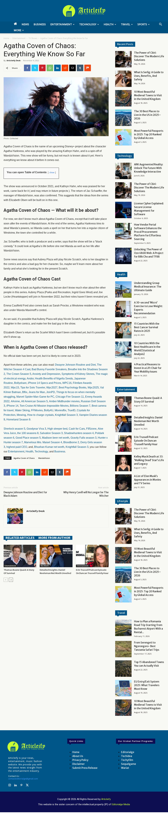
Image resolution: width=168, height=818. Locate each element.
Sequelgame (128, 764)
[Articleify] (26, 746)
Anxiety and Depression (46, 374)
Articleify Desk (14, 60)
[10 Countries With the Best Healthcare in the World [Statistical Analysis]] (123, 350)
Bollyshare (20, 383)
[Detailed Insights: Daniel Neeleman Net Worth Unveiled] (56, 556)
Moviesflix (60, 410)
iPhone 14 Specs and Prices (44, 383)
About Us (77, 756)
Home (6, 38)
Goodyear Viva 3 (36, 428)
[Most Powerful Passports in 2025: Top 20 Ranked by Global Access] (123, 137)
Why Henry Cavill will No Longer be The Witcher (86, 494)
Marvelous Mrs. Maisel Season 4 (43, 442)
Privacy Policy (80, 760)
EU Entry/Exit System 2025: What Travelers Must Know (146, 685)
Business (40, 24)
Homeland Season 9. (18, 419)
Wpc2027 (51, 387)
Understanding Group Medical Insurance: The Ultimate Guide (147, 286)
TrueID (71, 410)
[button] (160, 24)
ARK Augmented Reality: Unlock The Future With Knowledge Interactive (148, 168)
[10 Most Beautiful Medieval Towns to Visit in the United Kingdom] (123, 98)
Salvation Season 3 (51, 433)
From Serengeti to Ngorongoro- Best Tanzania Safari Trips (146, 646)
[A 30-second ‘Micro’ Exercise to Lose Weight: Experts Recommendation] (123, 309)
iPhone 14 (12, 405)
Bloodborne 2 (71, 442)
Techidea (126, 756)
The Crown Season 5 (18, 374)
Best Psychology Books (72, 387)
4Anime (15, 401)
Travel (125, 24)
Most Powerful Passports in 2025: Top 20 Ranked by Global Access (148, 134)
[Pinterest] (42, 68)
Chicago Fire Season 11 (70, 396)
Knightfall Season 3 (66, 415)
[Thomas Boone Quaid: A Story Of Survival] (20, 556)
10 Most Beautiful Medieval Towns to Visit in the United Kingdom (148, 95)
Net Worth (45, 566)
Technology (87, 24)
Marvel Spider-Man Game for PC (35, 396)
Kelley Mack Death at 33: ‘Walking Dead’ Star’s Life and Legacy (149, 460)
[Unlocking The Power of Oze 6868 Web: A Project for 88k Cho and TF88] (123, 256)
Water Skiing (22, 410)
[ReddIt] (65, 68)
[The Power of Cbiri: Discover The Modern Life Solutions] (123, 59)
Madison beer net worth (55, 437)
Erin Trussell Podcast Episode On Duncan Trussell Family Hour (146, 440)
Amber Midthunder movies (64, 401)
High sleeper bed (57, 428)
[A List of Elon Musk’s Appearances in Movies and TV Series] (123, 482)
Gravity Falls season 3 (83, 437)
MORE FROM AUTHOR (54, 538)
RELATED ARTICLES (20, 538)
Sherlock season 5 (14, 428)
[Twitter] (35, 68)
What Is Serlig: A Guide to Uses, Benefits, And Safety (148, 76)
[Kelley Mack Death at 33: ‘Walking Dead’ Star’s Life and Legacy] (123, 463)
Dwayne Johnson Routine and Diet (75, 364)
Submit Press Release (84, 767)
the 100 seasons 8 (28, 433)
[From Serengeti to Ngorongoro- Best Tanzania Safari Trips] (123, 649)
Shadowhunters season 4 (79, 433)
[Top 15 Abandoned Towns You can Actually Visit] (123, 668)
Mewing (21, 415)
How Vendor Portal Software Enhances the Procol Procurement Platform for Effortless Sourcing (148, 232)
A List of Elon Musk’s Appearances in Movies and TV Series (147, 480)
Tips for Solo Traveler (32, 387)
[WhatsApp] (50, 68)
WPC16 (67, 383)
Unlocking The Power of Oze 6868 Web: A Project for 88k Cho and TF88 (148, 253)
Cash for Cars (77, 428)
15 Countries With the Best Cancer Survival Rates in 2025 (146, 327)
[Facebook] (27, 68)
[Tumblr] (80, 68)
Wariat (125, 767)
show (51, 172)
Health (109, 24)
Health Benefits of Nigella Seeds (54, 378)
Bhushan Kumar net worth (49, 446)
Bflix (24, 392)
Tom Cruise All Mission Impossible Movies (44, 405)
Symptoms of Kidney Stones (78, 374)
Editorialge (127, 752)
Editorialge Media (121, 804)
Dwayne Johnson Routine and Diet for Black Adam (25, 494)
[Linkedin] (57, 68)
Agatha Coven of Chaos (24, 458)
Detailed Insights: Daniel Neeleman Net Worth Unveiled (148, 421)
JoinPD (50, 392)
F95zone (91, 428)
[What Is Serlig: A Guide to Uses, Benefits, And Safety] (123, 79)
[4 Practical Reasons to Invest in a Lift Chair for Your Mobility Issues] (123, 371)
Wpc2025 (93, 387)
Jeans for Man (37, 392)
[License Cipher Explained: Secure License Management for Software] (123, 210)
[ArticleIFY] (84, 11)
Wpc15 (15, 387)
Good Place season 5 (28, 437)
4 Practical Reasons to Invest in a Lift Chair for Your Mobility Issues (147, 368)
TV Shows (33, 38)
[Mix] (87, 68)
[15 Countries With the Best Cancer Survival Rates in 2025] (123, 330)
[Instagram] (9, 785)
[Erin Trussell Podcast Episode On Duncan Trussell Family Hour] (92, 556)
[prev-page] (6, 580)
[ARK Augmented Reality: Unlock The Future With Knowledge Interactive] (123, 171)
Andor (30, 378)
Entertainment (61, 24)
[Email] (72, 68)
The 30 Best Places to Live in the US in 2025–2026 (147, 115)
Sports (142, 24)
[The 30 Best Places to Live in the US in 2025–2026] (123, 118)
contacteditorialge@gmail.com (23, 778)
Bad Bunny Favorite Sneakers (49, 369)
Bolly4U (48, 410)
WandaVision (44, 458)
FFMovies (36, 410)
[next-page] (11, 580)
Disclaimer (78, 764)
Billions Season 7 (80, 405)
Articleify (106, 799)
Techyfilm (127, 760)
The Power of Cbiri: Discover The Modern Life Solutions (149, 56)
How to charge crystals (40, 415)
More (17, 30)
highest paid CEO (16, 446)
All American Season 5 (34, 401)
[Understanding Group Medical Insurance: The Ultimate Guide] (123, 289)
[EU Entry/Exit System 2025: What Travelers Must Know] (123, 688)
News (25, 24)
